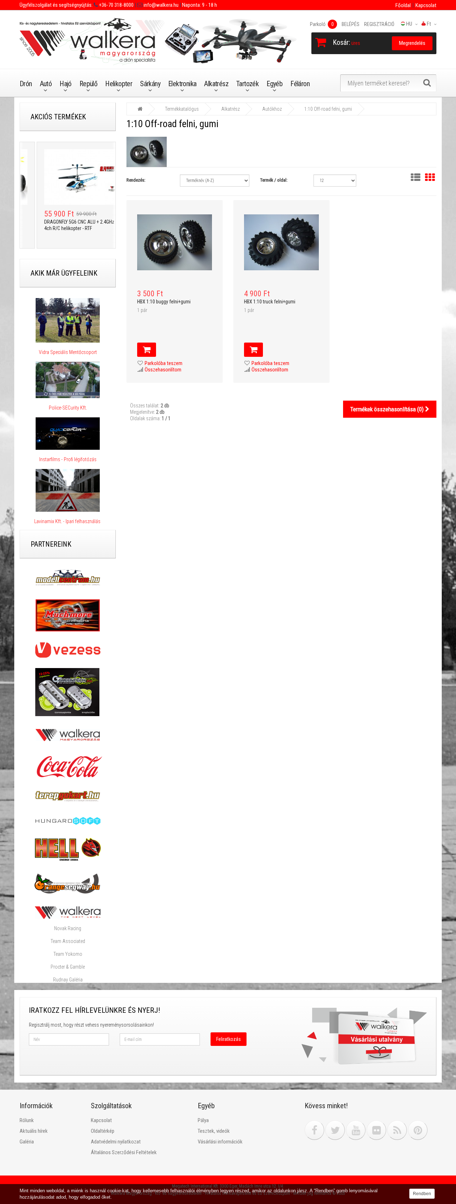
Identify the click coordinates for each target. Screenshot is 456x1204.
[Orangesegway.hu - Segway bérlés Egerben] (67, 883)
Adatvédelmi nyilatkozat (116, 1141)
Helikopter (118, 83)
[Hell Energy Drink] (68, 849)
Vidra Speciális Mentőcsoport (68, 352)
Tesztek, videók (214, 1131)
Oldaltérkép (102, 1131)
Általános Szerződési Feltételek (124, 1152)
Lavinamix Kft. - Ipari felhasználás (68, 521)
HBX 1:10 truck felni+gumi (269, 301)
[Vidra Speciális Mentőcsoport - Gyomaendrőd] (68, 320)
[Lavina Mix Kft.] (68, 490)
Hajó (65, 83)
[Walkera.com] (67, 912)
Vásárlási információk (220, 1141)
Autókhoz (272, 109)
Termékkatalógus (182, 109)
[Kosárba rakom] (146, 350)
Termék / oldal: (273, 180)
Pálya (203, 1120)
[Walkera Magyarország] (68, 734)
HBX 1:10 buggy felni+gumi (164, 301)
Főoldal (403, 5)
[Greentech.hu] (67, 691)
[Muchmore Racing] (68, 615)
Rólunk (27, 1120)
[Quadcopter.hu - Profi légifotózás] (68, 433)
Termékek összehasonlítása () (387, 409)
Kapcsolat (425, 5)
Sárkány (150, 83)
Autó (46, 83)
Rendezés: (135, 180)
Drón (26, 83)
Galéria (27, 1141)
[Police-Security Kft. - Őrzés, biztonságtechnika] (67, 401)
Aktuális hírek (34, 1131)
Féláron (300, 83)
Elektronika (182, 83)
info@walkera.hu (160, 5)
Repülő (88, 83)
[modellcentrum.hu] (68, 577)
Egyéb (274, 83)
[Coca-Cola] (67, 767)
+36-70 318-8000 (116, 5)
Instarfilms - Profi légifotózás (68, 459)
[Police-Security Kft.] (68, 380)
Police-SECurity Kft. (68, 408)
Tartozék (247, 83)
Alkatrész (216, 83)
